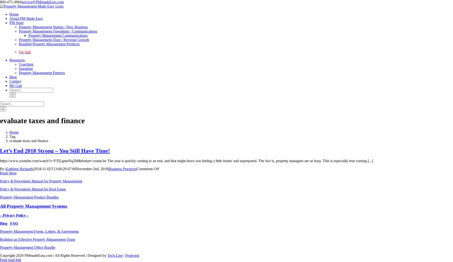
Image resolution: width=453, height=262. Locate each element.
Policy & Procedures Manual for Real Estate (33, 189)
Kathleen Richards (19, 169)
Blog (3, 223)
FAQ (14, 223)
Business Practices (122, 169)
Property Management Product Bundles (29, 197)
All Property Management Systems (33, 206)
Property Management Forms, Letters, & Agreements (39, 231)
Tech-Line (115, 256)
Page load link (10, 260)
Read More (8, 173)
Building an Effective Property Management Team (37, 239)
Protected (132, 256)
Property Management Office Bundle (27, 247)
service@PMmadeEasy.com (43, 2)
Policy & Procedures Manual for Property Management (41, 181)
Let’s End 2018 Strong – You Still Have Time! (55, 151)
